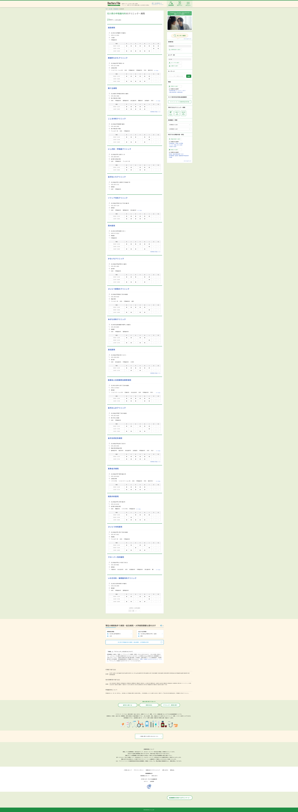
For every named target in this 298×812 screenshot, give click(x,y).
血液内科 (161, 683)
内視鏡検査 (171, 143)
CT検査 (176, 143)
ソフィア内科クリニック (118, 198)
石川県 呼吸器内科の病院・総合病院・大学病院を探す (133, 642)
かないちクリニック (116, 258)
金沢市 (110, 673)
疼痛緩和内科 (150, 684)
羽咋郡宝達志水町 (173, 673)
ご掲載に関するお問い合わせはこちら (149, 736)
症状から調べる (127, 705)
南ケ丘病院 (112, 88)
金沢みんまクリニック (117, 408)
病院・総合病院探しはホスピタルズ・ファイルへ (158, 3)
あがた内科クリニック (117, 319)
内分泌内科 (111, 684)
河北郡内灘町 (160, 673)
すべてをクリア (187, 39)
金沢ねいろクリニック (117, 177)
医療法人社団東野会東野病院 (119, 380)
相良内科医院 (113, 496)
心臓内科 (157, 683)
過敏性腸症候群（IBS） (178, 154)
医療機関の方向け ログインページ (179, 798)
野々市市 (143, 673)
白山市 (136, 673)
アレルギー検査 (172, 145)
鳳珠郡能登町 (112, 674)
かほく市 (133, 673)
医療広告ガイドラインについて (153, 770)
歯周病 (176, 155)
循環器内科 (134, 683)
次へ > (139, 611)
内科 (110, 683)
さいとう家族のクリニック (118, 289)
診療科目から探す (176, 49)
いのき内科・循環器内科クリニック (122, 578)
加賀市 (126, 673)
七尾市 (114, 673)
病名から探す (174, 149)
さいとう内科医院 (115, 527)
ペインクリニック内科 (186, 683)
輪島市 (120, 673)
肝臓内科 (155, 684)
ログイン (146, 781)
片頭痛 (170, 157)
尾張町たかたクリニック (118, 58)
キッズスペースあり (181, 90)
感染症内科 (170, 683)
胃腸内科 (118, 683)
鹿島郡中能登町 (180, 673)
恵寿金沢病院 (113, 468)
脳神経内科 (141, 684)
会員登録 (152, 781)
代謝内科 (116, 684)
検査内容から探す (176, 139)
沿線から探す (174, 66)
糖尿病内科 (153, 683)
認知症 (170, 154)
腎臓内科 (138, 683)
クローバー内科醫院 (116, 557)
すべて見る (156, 70)
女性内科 (136, 684)
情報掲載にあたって (144, 775)
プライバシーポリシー (139, 770)
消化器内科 (114, 683)
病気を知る (149, 705)
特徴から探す (174, 86)
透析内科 (132, 684)
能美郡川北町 (148, 673)
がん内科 (128, 684)
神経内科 (142, 683)
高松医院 (111, 349)
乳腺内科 (159, 684)
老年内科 (145, 684)
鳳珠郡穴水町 (187, 673)
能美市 (140, 673)
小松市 (117, 673)
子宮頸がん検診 (172, 146)
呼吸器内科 (116, 9)
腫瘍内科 (165, 683)
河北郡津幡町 (154, 673)
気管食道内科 (123, 683)
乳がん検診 (180, 145)
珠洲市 (123, 673)
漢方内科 (180, 683)
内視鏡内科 (175, 683)
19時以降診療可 (173, 92)
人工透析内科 (147, 683)
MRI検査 (181, 143)
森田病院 (111, 27)
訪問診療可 (180, 92)
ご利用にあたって (128, 770)
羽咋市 (129, 673)
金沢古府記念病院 (115, 438)
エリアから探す (175, 62)
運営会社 (172, 770)
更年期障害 (171, 155)
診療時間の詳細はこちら (155, 111)
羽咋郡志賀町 (166, 673)
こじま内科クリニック (117, 118)
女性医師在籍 (172, 90)
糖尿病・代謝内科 (122, 684)
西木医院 (111, 225)
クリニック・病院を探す (170, 705)
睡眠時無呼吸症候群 (184, 155)
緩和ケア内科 (164, 684)
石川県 (110, 9)
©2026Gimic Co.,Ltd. (149, 809)
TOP (107, 9)
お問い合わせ (165, 770)
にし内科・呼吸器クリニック (119, 149)
